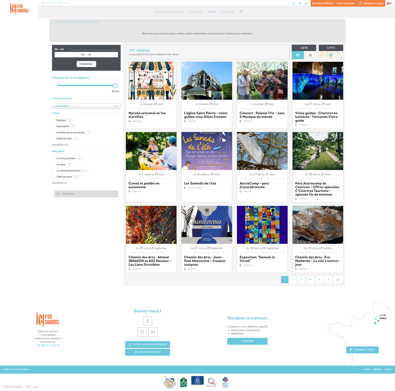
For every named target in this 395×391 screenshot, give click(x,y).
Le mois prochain (68, 158)
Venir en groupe (346, 3)
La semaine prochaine (71, 170)
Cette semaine (66, 176)
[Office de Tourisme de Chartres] (47, 319)
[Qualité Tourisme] (211, 382)
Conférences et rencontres (73, 132)
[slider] (115, 85)
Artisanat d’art (66, 138)
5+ (310, 279)
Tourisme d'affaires (323, 3)
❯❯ (338, 279)
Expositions (65, 126)
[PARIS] (375, 323)
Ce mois (63, 164)
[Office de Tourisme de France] (225, 382)
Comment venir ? (365, 349)
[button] (169, 12)
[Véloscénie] (170, 382)
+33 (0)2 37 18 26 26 (47, 345)
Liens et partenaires (15, 369)
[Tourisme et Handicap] (197, 380)
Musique (63, 120)
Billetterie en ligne (373, 3)
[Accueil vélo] (183, 382)
